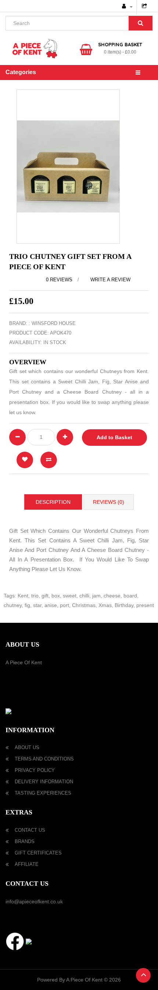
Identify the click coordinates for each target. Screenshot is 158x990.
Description (53, 502)
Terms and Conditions (44, 759)
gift (45, 596)
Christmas (84, 605)
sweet (69, 596)
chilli (84, 596)
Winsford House (54, 323)
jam (96, 596)
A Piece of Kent (24, 662)
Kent (23, 596)
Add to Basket (114, 437)
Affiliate (27, 864)
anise (50, 605)
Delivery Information (44, 781)
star (37, 605)
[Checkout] (145, 6)
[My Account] (127, 6)
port (64, 605)
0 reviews (59, 279)
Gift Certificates (38, 853)
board (130, 596)
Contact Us (30, 830)
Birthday (124, 605)
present (145, 605)
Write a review (109, 279)
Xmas (105, 605)
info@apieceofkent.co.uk (34, 901)
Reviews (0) (108, 502)
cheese (112, 596)
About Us (27, 747)
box (55, 596)
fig (27, 605)
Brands (25, 841)
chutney (13, 605)
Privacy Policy (35, 770)
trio (35, 596)
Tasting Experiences (43, 793)
